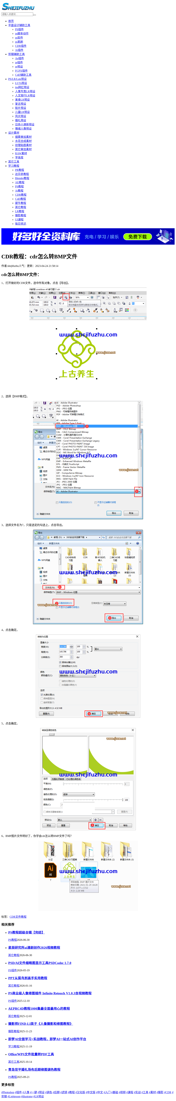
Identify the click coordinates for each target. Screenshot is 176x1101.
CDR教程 (20, 194)
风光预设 (20, 116)
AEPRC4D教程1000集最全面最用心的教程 (39, 1008)
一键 (33, 1092)
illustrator (27, 1096)
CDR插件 (20, 45)
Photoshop (7, 1092)
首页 (11, 21)
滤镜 (63, 1092)
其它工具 (13, 161)
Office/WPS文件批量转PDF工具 (31, 1054)
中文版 (90, 1092)
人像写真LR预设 (25, 91)
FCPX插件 (21, 70)
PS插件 (19, 29)
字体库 (19, 157)
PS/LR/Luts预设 (17, 79)
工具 (144, 1092)
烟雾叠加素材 (23, 136)
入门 (107, 1092)
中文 (99, 1092)
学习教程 (13, 165)
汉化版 (80, 1092)
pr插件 (19, 62)
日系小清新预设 (24, 124)
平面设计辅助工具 (19, 25)
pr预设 (19, 66)
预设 (41, 1092)
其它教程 (20, 207)
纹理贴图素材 (23, 145)
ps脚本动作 (22, 33)
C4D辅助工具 (23, 74)
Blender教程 (22, 178)
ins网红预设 (22, 87)
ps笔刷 (19, 41)
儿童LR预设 (22, 112)
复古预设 (20, 103)
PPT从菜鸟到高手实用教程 (27, 978)
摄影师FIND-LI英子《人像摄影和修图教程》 (40, 1024)
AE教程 (19, 182)
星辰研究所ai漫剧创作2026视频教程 (34, 947)
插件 (18, 1092)
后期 (56, 1092)
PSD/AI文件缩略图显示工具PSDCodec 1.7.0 (39, 963)
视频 (122, 1092)
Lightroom (14, 1096)
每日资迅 (20, 223)
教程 (23, 916)
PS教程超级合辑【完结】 (26, 932)
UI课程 (19, 219)
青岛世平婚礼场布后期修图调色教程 (34, 1069)
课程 (129, 1092)
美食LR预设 (22, 99)
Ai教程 (19, 190)
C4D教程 (20, 198)
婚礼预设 (20, 120)
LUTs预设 (21, 83)
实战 (137, 1092)
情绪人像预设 (23, 128)
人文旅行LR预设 (25, 95)
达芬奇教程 (22, 174)
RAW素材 (21, 153)
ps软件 (19, 37)
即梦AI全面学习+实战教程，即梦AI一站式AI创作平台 (47, 1039)
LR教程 (19, 211)
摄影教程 (20, 215)
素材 (152, 1092)
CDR (12, 916)
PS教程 (19, 186)
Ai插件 (19, 50)
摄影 (160, 1092)
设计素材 (13, 132)
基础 (114, 1092)
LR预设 (38, 1096)
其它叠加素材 (23, 149)
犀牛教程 (20, 203)
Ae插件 (19, 58)
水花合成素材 (23, 141)
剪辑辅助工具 (16, 54)
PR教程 (19, 169)
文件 (18, 916)
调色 (48, 1092)
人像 (26, 1092)
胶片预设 (20, 107)
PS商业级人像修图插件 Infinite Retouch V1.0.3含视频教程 (50, 993)
